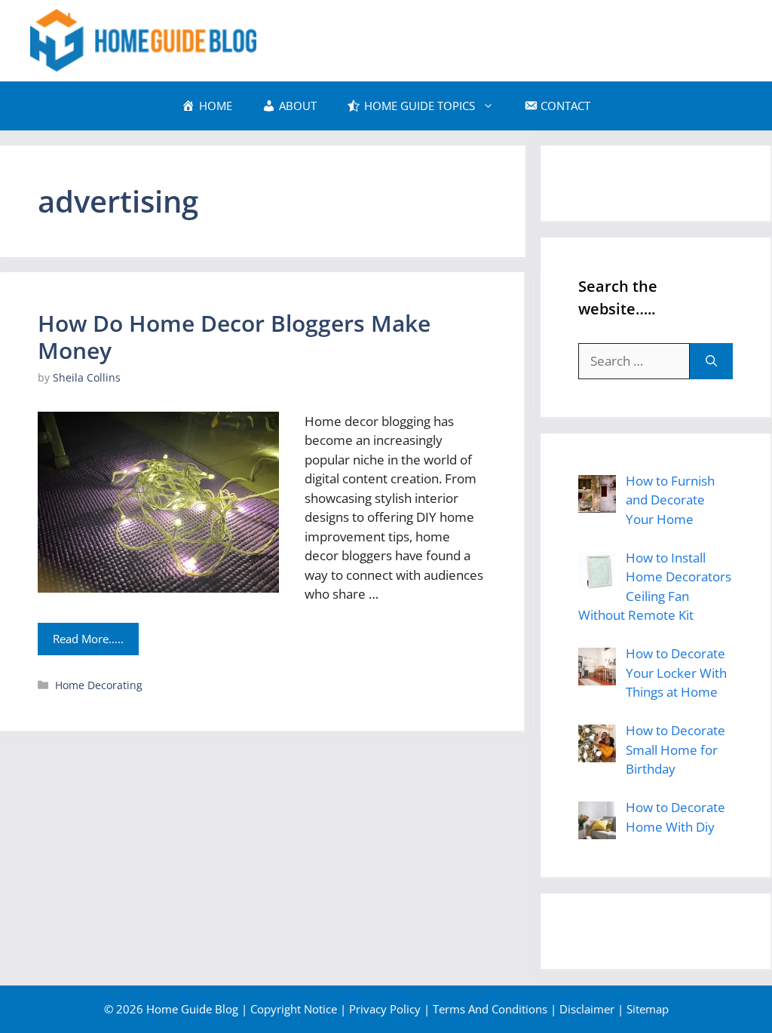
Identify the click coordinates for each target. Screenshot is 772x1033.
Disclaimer (586, 1008)
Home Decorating (98, 685)
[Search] (711, 361)
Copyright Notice (293, 1008)
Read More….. (88, 638)
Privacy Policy (385, 1008)
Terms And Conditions (490, 1008)
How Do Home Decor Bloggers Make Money (234, 337)
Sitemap (647, 1008)
